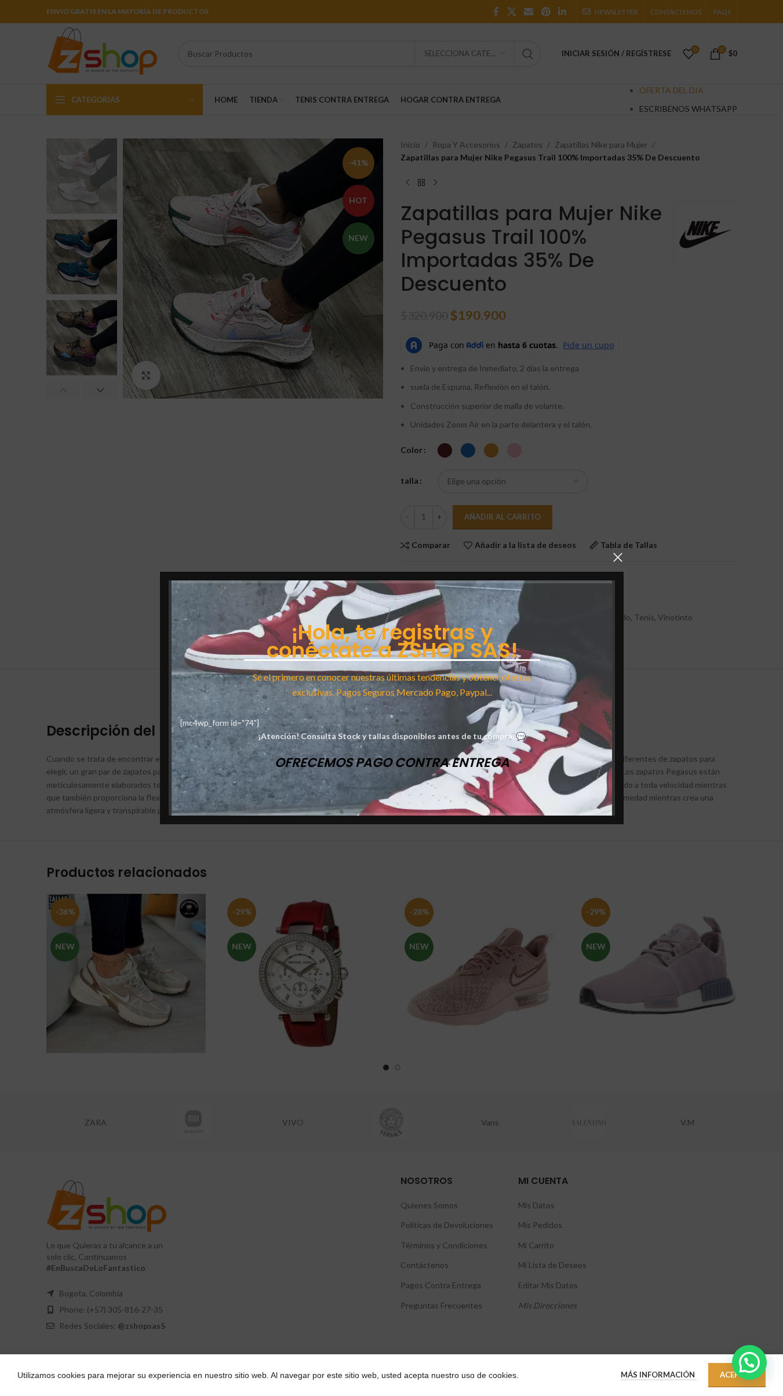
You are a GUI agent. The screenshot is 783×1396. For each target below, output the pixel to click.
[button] (749, 1362)
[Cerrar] (617, 557)
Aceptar (737, 1374)
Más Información (659, 1374)
